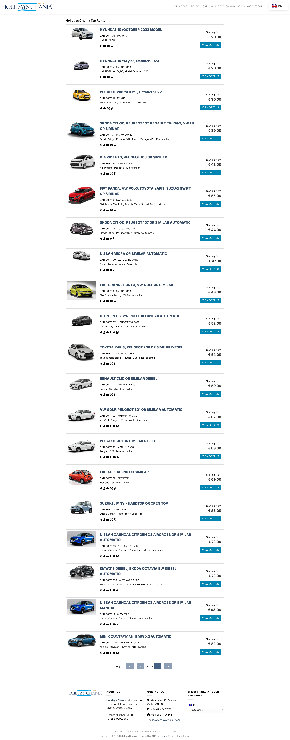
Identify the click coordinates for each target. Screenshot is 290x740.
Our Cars (181, 6)
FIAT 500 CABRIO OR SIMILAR (124, 472)
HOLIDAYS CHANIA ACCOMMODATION (236, 6)
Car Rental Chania (166, 736)
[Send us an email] (268, 9)
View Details (210, 44)
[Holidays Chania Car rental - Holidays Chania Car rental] (27, 7)
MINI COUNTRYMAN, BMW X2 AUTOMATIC (135, 636)
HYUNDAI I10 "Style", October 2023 (129, 61)
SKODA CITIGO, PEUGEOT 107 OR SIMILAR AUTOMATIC (145, 222)
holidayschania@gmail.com (164, 719)
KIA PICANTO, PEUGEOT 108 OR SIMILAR (133, 157)
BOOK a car (199, 6)
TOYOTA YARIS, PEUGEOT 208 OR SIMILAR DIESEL (141, 347)
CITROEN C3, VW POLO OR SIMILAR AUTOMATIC (140, 316)
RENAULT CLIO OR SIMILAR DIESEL (128, 378)
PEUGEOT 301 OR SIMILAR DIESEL (128, 441)
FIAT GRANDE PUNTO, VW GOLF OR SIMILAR (136, 285)
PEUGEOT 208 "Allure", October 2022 (131, 92)
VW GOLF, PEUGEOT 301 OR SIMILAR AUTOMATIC (141, 410)
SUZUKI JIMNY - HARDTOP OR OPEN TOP (134, 503)
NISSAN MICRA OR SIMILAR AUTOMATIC (133, 254)
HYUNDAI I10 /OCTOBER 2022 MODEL (131, 29)
